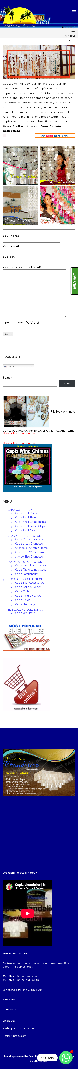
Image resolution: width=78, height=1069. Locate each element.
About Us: (9, 999)
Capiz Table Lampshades (30, 569)
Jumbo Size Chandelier (29, 556)
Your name (11, 235)
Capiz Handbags (25, 604)
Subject (9, 256)
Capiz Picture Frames (28, 595)
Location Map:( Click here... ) (20, 872)
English (11, 366)
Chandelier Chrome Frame (31, 547)
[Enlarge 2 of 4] (70, 151)
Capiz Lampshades (27, 573)
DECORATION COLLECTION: (25, 579)
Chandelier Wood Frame (30, 552)
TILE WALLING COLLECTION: (26, 609)
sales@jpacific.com (15, 1035)
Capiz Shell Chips (26, 513)
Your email (11, 246)
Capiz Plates (22, 600)
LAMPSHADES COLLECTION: (25, 561)
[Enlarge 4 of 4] (70, 191)
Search (7, 377)
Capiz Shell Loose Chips (30, 526)
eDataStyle (41, 1061)
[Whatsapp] (66, 1057)
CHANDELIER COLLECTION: (25, 535)
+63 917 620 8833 (32, 989)
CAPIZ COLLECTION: (20, 509)
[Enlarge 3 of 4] (33, 191)
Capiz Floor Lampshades (30, 565)
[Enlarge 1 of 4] (33, 151)
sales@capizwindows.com (20, 1028)
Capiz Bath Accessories (29, 582)
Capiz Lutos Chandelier (29, 543)
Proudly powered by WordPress (23, 1056)
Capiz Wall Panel (25, 613)
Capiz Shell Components (30, 521)
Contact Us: (10, 1009)
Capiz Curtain (23, 591)
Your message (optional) (22, 266)
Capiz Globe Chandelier (30, 539)
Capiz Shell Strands (27, 517)
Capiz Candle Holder (28, 586)
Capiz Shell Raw (25, 530)
